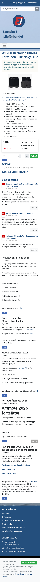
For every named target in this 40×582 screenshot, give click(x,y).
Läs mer (34, 208)
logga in (16, 65)
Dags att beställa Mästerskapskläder (12, 320)
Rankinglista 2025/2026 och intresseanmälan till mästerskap (19, 448)
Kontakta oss (6, 517)
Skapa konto (33, 3)
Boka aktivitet (6, 513)
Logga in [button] (21, 3)
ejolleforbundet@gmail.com (14, 548)
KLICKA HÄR (28, 330)
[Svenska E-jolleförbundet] (19, 21)
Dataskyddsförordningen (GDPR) (13, 528)
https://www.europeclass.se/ (15, 551)
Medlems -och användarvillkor (12, 520)
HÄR (20, 308)
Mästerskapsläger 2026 (15, 352)
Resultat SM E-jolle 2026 (15, 257)
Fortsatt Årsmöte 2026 (14, 400)
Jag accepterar (29, 562)
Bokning (13, 3)
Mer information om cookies (12, 531)
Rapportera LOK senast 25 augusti (19, 213)
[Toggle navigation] (4, 46)
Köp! (35, 156)
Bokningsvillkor (7, 524)
